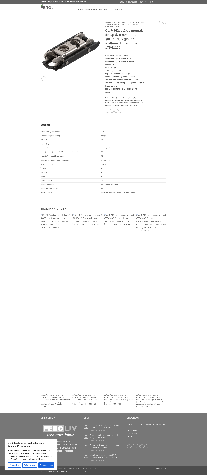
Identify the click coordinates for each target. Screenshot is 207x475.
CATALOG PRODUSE (94, 10)
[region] (31, 454)
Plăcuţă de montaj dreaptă (121, 98)
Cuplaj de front (137, 98)
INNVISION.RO (160, 469)
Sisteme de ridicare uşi (116, 23)
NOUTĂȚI (108, 10)
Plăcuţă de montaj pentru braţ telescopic (119, 100)
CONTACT (144, 2)
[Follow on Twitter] (138, 446)
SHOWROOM (131, 2)
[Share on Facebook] (107, 111)
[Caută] (75, 9)
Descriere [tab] (46, 125)
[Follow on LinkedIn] (165, 2)
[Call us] (163, 2)
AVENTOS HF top (136, 23)
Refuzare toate (30, 465)
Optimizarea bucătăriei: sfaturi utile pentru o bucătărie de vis (104, 426)
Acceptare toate (46, 465)
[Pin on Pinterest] (116, 111)
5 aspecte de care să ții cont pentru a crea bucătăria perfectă (105, 446)
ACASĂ (81, 10)
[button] (43, 78)
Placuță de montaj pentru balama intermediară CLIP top (122, 26)
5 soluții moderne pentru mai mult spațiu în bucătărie (104, 436)
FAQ (152, 2)
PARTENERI (72, 468)
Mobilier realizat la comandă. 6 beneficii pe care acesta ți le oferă (104, 456)
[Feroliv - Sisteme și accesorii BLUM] (55, 10)
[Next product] (161, 22)
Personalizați (15, 465)
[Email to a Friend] (112, 111)
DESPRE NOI (62, 468)
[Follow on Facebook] (156, 2)
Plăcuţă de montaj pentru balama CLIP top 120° (127, 103)
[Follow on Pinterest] (146, 446)
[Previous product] (164, 22)
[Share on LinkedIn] (120, 111)
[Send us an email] (160, 2)
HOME (121, 2)
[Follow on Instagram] (158, 2)
